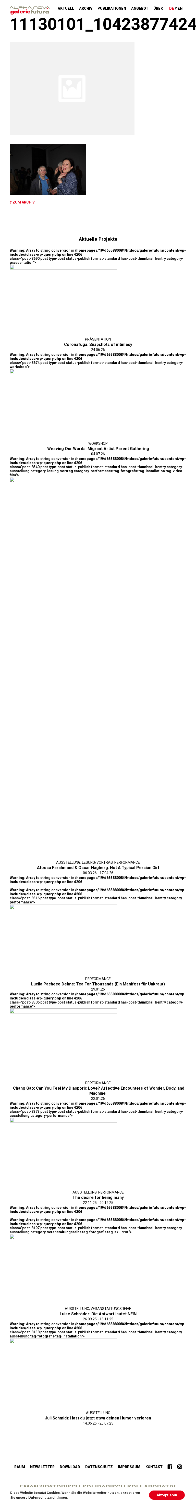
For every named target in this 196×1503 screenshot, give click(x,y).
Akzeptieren (167, 1495)
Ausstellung (68, 862)
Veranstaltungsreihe (111, 1309)
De (171, 8)
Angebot (139, 8)
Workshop (98, 443)
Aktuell (66, 8)
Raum (19, 1467)
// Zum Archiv (22, 202)
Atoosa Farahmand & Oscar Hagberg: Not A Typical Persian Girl (98, 867)
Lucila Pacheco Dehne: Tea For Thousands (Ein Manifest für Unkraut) (98, 984)
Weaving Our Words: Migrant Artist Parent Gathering (98, 448)
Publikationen (111, 8)
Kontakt (154, 1467)
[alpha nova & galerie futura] (30, 10)
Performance (127, 862)
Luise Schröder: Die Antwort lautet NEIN (98, 1313)
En (180, 8)
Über (158, 8)
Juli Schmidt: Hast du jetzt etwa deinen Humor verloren (98, 1418)
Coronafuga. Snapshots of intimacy (98, 344)
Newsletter (42, 1467)
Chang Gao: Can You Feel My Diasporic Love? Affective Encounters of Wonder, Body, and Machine (98, 1091)
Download (70, 1467)
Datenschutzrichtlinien (47, 1497)
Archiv (85, 8)
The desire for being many (98, 1197)
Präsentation (98, 339)
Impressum (129, 1467)
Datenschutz (99, 1467)
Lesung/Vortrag (97, 862)
